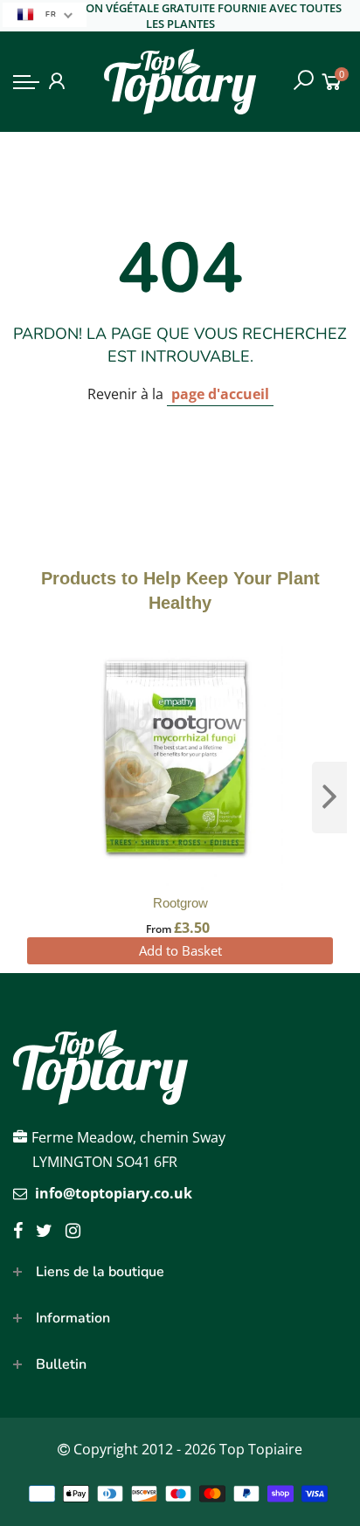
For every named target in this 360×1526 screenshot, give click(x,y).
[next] (329, 797)
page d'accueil (220, 394)
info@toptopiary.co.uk (113, 1193)
